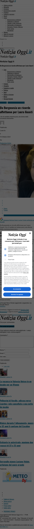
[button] (17, 259)
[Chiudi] (30, 233)
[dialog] (17, 264)
